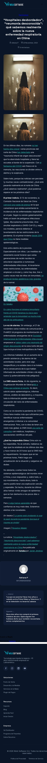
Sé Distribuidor (8, 730)
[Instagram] (12, 668)
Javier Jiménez (36, 551)
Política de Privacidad (18, 759)
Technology (23, 15)
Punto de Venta (9, 682)
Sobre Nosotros (9, 737)
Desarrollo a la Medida (11, 685)
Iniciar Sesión (8, 716)
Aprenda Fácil (8, 713)
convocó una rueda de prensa (16, 205)
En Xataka (7, 304)
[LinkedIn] (18, 668)
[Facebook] (5, 668)
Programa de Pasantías (12, 734)
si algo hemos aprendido (19, 503)
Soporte (6, 706)
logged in (12, 641)
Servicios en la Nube (11, 689)
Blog (5, 709)
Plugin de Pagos (9, 692)
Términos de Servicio (36, 759)
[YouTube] (25, 668)
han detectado (23, 152)
